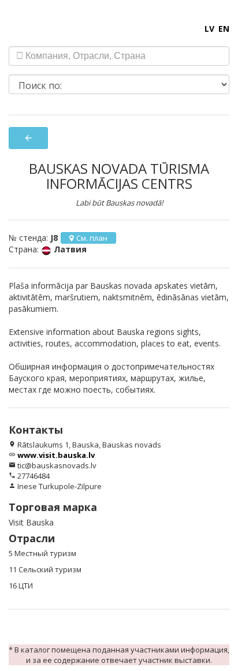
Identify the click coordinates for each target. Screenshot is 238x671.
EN (223, 28)
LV (209, 28)
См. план (91, 238)
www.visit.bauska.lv (56, 455)
